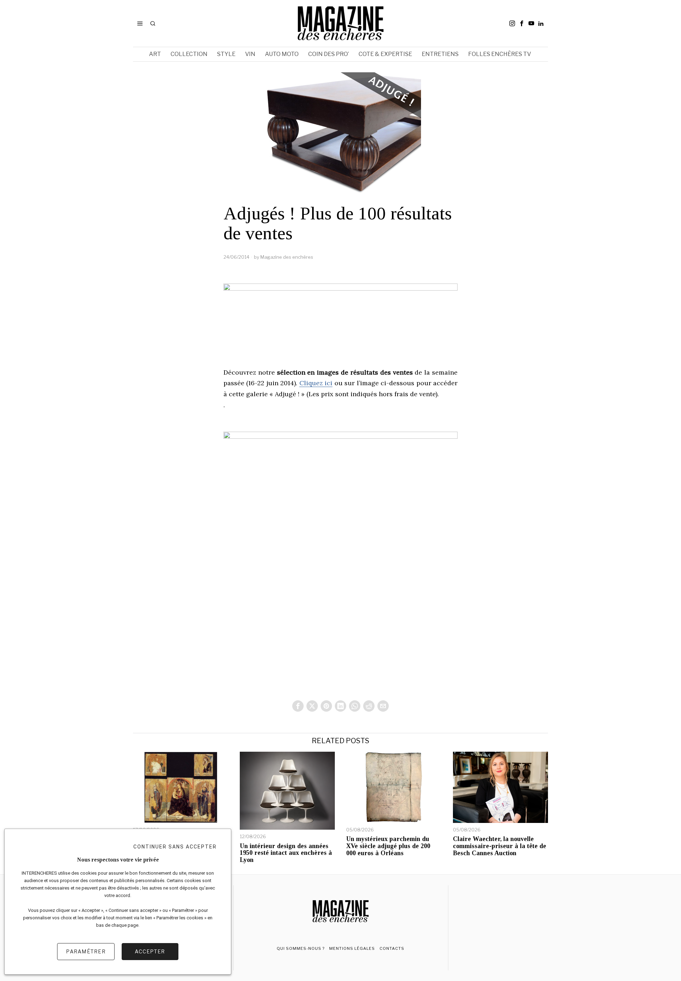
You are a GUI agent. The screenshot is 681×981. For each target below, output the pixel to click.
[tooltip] (512, 23)
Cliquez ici (315, 383)
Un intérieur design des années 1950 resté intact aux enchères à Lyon (286, 853)
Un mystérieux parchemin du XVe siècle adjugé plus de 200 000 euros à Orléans (388, 846)
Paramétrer (86, 951)
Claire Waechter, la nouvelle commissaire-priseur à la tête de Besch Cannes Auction (499, 846)
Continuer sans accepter (175, 847)
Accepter (150, 951)
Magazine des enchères (286, 257)
